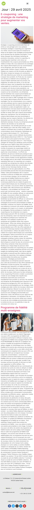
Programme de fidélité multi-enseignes (14, 309)
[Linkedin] (20, 506)
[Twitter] (13, 506)
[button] (27, 3)
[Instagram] (17, 506)
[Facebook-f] (9, 506)
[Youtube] (24, 506)
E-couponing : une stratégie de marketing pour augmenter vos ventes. (14, 19)
